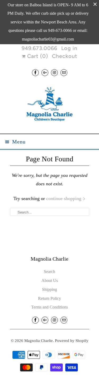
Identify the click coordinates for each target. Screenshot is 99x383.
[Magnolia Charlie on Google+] (44, 72)
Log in (69, 48)
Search (49, 271)
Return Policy (49, 298)
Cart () (37, 56)
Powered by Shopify (71, 341)
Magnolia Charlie (38, 341)
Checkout (64, 56)
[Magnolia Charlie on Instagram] (54, 72)
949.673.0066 (39, 48)
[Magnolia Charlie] (49, 105)
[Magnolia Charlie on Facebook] (35, 72)
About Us (49, 280)
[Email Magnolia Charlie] (63, 72)
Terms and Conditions (49, 307)
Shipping (49, 289)
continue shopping (64, 198)
